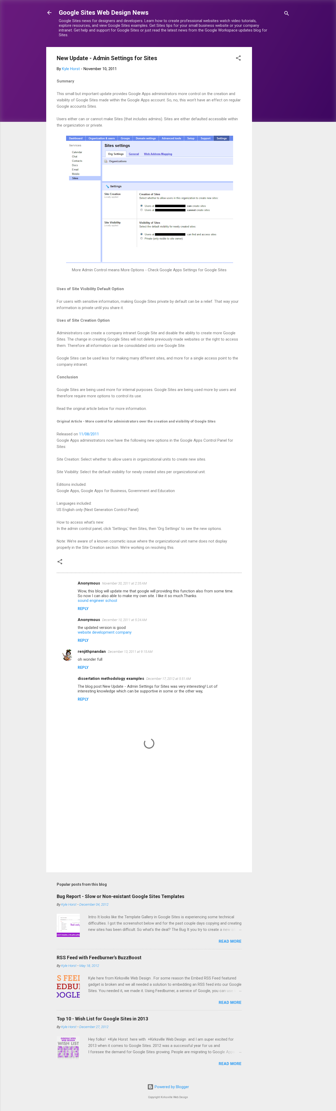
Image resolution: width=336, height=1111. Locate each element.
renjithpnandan (92, 651)
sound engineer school (97, 600)
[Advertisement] (273, 126)
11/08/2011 (89, 434)
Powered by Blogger (171, 1086)
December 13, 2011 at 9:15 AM (130, 652)
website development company (105, 632)
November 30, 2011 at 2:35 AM (124, 583)
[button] (238, 59)
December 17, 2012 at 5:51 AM (168, 679)
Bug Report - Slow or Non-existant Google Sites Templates (120, 896)
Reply (83, 609)
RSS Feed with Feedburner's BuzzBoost (99, 957)
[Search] (287, 14)
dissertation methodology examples (111, 678)
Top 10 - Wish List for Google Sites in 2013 (102, 1018)
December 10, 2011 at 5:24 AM (124, 620)
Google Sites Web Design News (104, 12)
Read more (230, 941)
